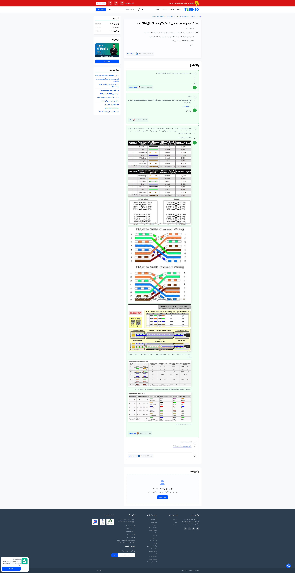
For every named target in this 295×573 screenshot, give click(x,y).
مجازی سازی (154, 525)
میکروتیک (154, 533)
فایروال (155, 543)
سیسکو (155, 535)
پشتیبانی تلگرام (130, 537)
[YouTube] (197, 528)
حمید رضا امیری (132, 433)
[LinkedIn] (189, 528)
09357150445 (129, 529)
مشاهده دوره (107, 61)
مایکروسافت (154, 522)
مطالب (164, 9)
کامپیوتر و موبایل (153, 541)
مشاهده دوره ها (101, 3)
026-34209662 (129, 531)
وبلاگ (176, 522)
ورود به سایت (162, 497)
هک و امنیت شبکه (153, 527)
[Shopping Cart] (109, 9)
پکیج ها (172, 9)
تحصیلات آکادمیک (153, 559)
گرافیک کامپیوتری (153, 551)
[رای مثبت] (197, 23)
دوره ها (179, 9)
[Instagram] (185, 528)
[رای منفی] (197, 32)
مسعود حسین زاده (131, 53)
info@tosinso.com (128, 526)
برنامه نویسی (154, 538)
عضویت (114, 555)
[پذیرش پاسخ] (195, 87)
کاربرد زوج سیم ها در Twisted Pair (182, 446)
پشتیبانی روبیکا (130, 534)
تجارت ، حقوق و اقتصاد (152, 562)
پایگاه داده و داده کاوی (152, 546)
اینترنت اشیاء (154, 554)
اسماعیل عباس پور (133, 456)
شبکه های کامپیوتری (184, 16)
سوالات (157, 9)
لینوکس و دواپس (153, 530)
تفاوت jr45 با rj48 (186, 107)
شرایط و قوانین (99, 570)
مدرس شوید (175, 519)
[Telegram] (193, 528)
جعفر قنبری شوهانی (133, 87)
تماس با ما (176, 525)
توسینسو (199, 16)
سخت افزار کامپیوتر (152, 556)
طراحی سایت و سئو (153, 549)
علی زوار (130, 119)
